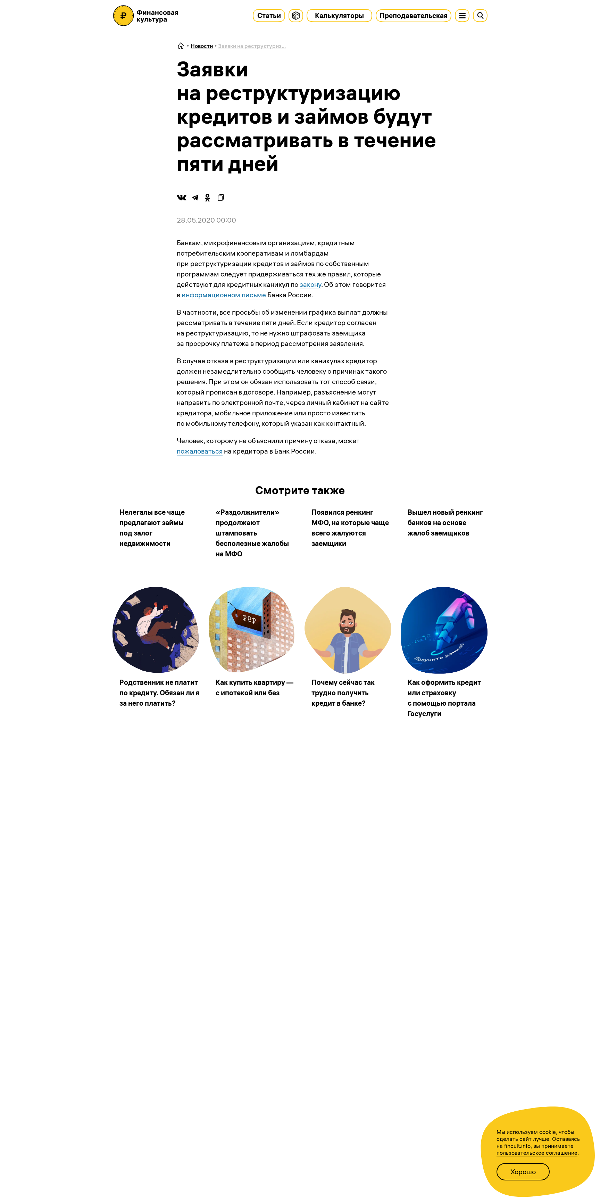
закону (310, 284)
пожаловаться (200, 451)
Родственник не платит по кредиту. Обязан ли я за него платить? (159, 692)
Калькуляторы (339, 15)
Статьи (269, 15)
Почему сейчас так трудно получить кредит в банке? (343, 692)
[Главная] (181, 46)
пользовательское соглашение (537, 1152)
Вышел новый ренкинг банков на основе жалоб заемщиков (445, 522)
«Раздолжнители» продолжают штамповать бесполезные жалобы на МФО (252, 533)
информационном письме (224, 294)
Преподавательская (414, 15)
